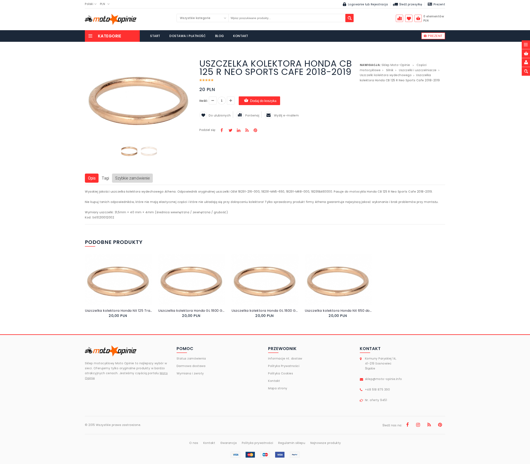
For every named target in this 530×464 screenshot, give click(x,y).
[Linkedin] (238, 131)
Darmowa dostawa (191, 366)
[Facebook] (221, 131)
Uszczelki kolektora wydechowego (386, 75)
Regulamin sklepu (291, 443)
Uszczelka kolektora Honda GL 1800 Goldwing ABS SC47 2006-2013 (191, 310)
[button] (189, 60)
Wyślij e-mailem (286, 115)
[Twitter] (230, 131)
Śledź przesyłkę (410, 4)
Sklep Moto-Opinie (396, 65)
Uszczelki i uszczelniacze (418, 70)
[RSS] (247, 131)
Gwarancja (228, 443)
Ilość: (203, 101)
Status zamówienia (191, 358)
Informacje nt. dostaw (285, 358)
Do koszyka (115, 284)
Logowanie (356, 4)
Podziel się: (207, 130)
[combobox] (92, 4)
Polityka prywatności (257, 443)
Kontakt (274, 381)
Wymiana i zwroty (190, 373)
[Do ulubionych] (123, 284)
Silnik (390, 70)
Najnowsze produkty (325, 443)
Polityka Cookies (280, 373)
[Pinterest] (255, 131)
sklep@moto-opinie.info (383, 379)
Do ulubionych (220, 115)
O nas (193, 443)
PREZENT (435, 36)
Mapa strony (277, 388)
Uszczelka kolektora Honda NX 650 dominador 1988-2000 (338, 310)
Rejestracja (379, 4)
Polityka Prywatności (283, 366)
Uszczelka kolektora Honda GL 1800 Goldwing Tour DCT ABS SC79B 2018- (265, 310)
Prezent (438, 4)
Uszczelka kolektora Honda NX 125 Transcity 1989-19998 (118, 310)
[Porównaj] (128, 284)
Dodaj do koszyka (263, 101)
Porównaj (252, 115)
